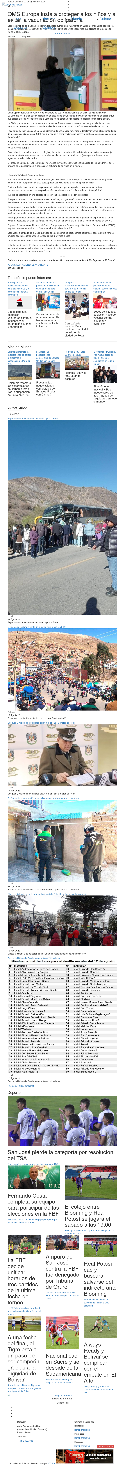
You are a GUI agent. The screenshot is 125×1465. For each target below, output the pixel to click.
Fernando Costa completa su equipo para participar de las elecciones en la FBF (32, 1221)
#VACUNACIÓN (21, 264)
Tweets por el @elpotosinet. (21, 1085)
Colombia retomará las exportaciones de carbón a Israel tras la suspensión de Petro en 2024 (20, 357)
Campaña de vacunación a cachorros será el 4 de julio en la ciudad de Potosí (76, 287)
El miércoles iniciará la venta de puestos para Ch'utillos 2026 (37, 626)
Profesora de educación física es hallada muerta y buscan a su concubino (43, 798)
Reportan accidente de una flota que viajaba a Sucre (33, 418)
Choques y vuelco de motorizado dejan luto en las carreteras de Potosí (42, 722)
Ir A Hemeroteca (62, 33)
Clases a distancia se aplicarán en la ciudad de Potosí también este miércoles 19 (47, 893)
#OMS (11, 264)
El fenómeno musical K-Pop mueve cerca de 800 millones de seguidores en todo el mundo (104, 357)
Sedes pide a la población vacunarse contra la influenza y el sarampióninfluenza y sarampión (18, 288)
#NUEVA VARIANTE (38, 264)
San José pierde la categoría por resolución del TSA (33, 1163)
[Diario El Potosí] (31, 4)
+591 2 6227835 (25, 1440)
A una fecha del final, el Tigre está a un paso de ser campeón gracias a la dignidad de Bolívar (24, 1388)
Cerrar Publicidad (105, 1446)
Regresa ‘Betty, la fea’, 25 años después (75, 353)
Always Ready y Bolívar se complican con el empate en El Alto (98, 1389)
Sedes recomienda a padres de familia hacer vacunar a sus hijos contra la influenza (47, 287)
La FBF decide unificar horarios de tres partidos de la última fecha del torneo (24, 1311)
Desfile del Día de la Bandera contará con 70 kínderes (34, 958)
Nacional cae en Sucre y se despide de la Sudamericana (59, 1381)
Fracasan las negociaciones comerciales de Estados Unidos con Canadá (47, 356)
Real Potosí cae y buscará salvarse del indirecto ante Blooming (96, 1302)
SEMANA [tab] (14, 413)
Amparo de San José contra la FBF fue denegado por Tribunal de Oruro (62, 1295)
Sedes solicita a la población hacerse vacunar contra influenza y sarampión (105, 287)
